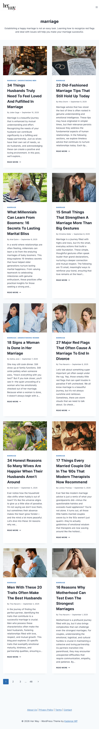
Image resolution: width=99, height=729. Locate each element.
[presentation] (25, 60)
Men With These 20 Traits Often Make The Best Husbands (24, 592)
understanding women (28, 338)
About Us (32, 710)
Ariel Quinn (14, 239)
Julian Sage (14, 112)
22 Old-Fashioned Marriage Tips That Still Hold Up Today (73, 90)
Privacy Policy (46, 710)
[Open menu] (96, 7)
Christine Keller (65, 234)
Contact (68, 710)
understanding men (27, 81)
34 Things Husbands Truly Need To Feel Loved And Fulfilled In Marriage (24, 96)
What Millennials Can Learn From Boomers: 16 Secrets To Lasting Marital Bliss (23, 223)
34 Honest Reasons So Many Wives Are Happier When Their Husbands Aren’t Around (25, 471)
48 (31, 681)
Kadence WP (71, 721)
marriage (11, 81)
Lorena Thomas (65, 488)
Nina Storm (63, 102)
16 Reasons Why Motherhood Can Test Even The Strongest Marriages (71, 598)
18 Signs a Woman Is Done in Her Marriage (23, 347)
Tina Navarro (64, 364)
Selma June (14, 359)
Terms (58, 710)
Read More (14, 162)
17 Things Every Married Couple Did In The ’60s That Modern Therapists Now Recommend (73, 471)
